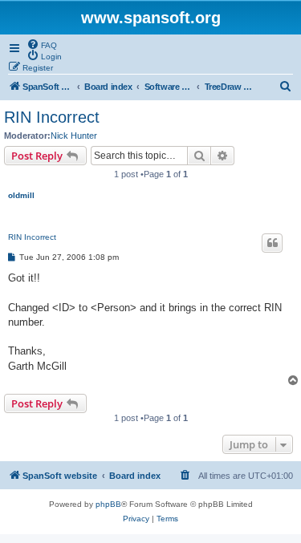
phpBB (108, 504)
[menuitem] (41, 44)
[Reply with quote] (272, 243)
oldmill (21, 195)
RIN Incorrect (52, 117)
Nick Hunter (74, 135)
